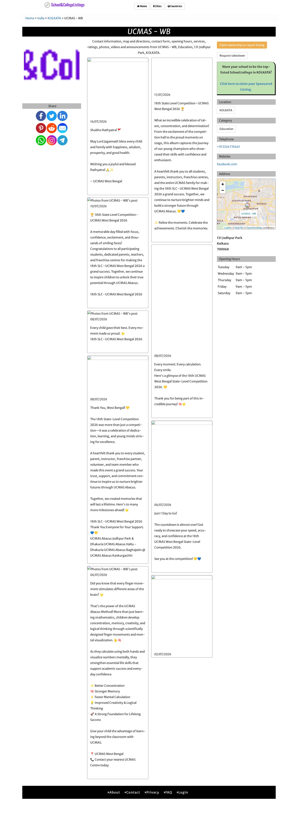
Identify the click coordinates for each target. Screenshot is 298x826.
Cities (158, 6)
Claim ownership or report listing (242, 45)
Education (226, 129)
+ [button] (222, 184)
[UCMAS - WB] (247, 205)
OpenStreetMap (254, 227)
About (114, 792)
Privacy (152, 792)
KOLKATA (54, 18)
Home (143, 6)
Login (183, 792)
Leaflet (227, 227)
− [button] (222, 190)
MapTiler (239, 227)
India (40, 18)
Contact (133, 792)
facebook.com (227, 164)
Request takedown (232, 55)
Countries (176, 6)
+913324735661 (228, 147)
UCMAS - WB (248, 213)
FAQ (168, 792)
